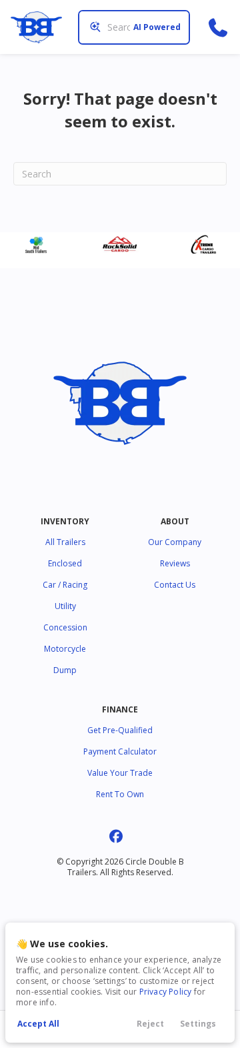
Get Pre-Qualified (120, 730)
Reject (150, 1023)
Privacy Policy (165, 991)
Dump (65, 670)
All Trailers (65, 542)
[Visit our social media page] (116, 836)
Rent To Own (120, 794)
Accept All (38, 1023)
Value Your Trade (120, 772)
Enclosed (65, 563)
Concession (65, 627)
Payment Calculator (120, 751)
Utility (65, 606)
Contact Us (174, 584)
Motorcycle (65, 648)
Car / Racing (65, 584)
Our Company (174, 542)
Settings (198, 1023)
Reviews (175, 563)
